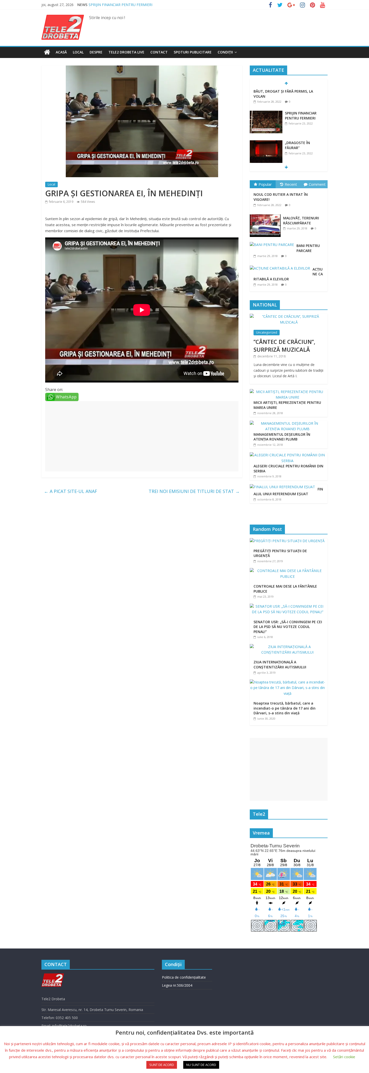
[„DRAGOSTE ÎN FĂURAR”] (266, 143)
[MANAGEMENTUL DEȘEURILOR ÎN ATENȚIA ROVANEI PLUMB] (287, 423)
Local (78, 52)
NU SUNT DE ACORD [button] (201, 1064)
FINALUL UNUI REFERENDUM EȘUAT (288, 491)
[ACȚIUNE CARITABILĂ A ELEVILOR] (281, 265)
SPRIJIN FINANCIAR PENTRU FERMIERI (120, 4)
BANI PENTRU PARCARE (308, 248)
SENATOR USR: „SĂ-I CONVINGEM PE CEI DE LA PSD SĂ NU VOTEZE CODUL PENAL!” (288, 626)
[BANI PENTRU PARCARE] (273, 242)
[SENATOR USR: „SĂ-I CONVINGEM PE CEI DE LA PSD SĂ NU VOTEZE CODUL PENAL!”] (289, 606)
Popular (265, 184)
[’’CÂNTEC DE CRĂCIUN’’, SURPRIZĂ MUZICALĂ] (289, 316)
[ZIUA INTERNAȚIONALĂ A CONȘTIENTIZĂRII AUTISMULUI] (289, 646)
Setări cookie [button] (344, 1056)
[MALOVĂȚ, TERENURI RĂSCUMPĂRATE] (266, 214)
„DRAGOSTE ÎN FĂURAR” (297, 145)
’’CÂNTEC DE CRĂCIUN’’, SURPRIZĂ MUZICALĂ (284, 345)
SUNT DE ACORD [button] (161, 1064)
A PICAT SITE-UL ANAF (70, 491)
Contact (159, 52)
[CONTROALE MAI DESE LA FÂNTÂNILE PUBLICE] (289, 570)
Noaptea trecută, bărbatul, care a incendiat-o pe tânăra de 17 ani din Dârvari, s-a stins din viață (285, 708)
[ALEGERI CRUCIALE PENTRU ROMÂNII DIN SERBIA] (287, 455)
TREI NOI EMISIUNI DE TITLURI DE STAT (194, 491)
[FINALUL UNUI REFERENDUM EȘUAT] (282, 486)
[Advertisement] (141, 436)
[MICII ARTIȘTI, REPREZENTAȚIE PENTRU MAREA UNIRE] (287, 391)
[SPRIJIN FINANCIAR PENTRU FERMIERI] (266, 113)
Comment (317, 184)
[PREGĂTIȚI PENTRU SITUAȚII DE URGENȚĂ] (288, 540)
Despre (96, 52)
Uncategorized (266, 332)
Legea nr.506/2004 (177, 985)
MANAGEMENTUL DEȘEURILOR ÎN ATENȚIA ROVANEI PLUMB (282, 437)
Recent (291, 184)
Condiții (225, 52)
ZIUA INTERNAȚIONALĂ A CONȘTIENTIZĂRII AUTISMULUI (280, 664)
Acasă (61, 52)
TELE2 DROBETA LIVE (126, 52)
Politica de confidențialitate (184, 977)
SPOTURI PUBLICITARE (193, 52)
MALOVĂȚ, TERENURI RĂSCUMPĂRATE (301, 220)
